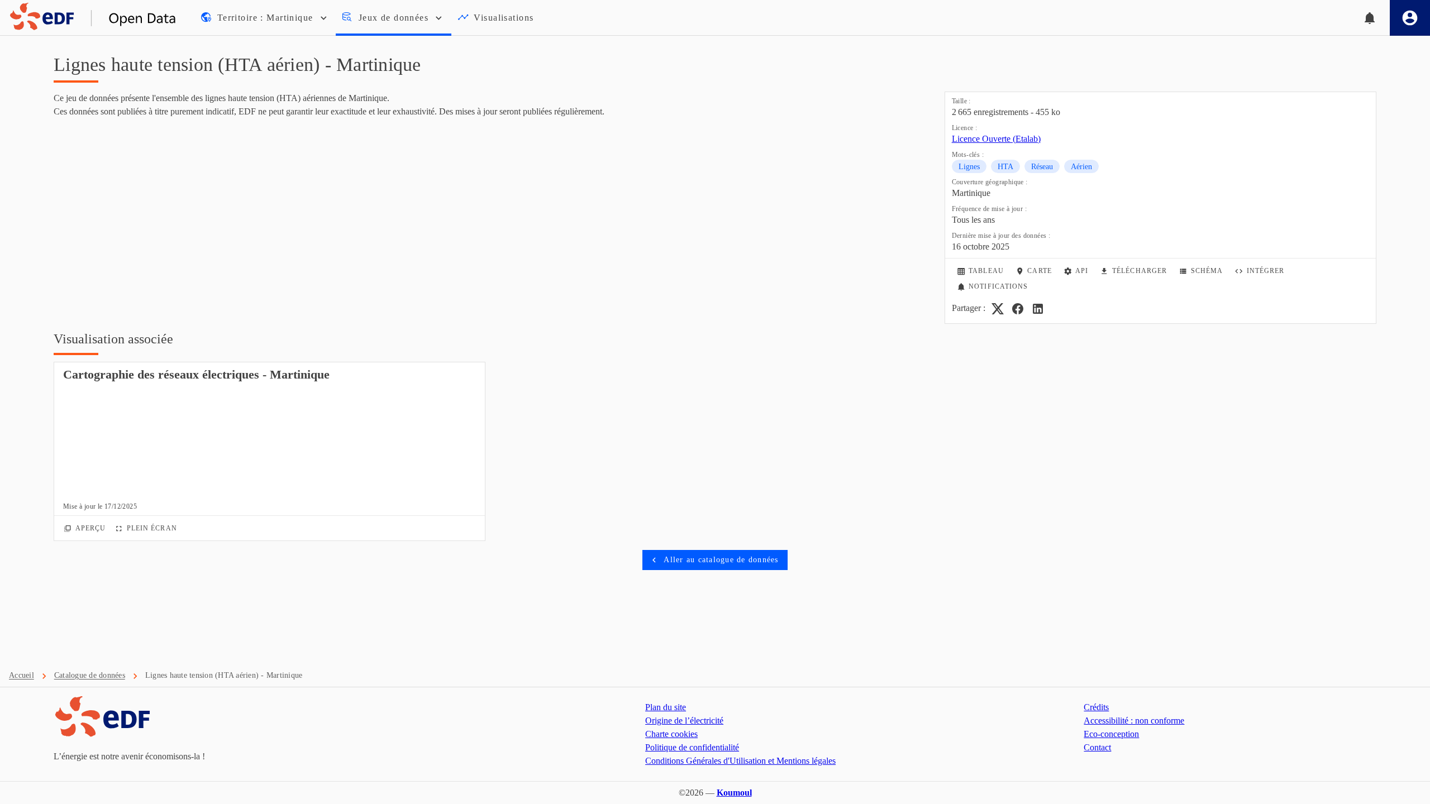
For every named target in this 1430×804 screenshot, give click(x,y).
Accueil (21, 675)
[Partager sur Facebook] (1018, 309)
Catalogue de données (89, 675)
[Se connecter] (1410, 18)
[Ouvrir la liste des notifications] (1370, 18)
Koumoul (734, 792)
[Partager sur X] (998, 309)
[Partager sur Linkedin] (1038, 309)
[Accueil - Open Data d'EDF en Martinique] (88, 18)
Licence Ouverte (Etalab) (996, 138)
